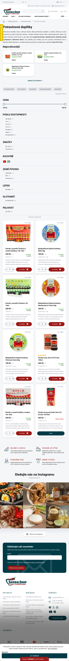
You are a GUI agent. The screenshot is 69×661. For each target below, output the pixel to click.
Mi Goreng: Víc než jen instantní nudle (34, 601)
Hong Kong (9, 178)
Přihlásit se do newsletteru (16, 568)
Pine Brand (9, 149)
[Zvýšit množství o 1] (13, 269)
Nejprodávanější (45, 89)
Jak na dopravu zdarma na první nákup (12, 597)
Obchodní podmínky (8, 2)
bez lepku (9, 189)
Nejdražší (32, 89)
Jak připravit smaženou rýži (33, 597)
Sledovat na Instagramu (36, 534)
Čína (7, 175)
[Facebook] (50, 607)
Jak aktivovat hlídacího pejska (11, 616)
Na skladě (9, 119)
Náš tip (8, 127)
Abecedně (58, 89)
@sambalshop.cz (34, 478)
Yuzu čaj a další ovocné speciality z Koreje (35, 605)
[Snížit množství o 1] (6, 269)
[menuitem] (6, 16)
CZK (61, 2)
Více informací (52, 648)
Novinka (8, 124)
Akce (7, 121)
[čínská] (4, 161)
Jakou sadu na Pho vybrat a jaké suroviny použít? (35, 622)
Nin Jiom (8, 146)
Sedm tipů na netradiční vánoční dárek (12, 612)
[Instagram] (57, 607)
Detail (50, 433)
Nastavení (5, 652)
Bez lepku (8, 129)
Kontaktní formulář (57, 618)
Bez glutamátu (10, 135)
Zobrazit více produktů (34, 80)
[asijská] (8, 161)
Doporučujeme (9, 89)
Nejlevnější (22, 89)
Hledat (42, 11)
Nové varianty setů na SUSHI (11, 608)
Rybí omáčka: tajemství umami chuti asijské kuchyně (34, 617)
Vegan (8, 132)
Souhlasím (36, 656)
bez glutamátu (10, 200)
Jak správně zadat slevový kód (11, 605)
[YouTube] (51, 611)
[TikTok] (54, 611)
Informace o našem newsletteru (11, 601)
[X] (53, 607)
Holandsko (9, 173)
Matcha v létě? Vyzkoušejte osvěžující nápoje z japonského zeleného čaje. (34, 611)
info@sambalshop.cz (58, 597)
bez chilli (8, 211)
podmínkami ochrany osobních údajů (34, 562)
